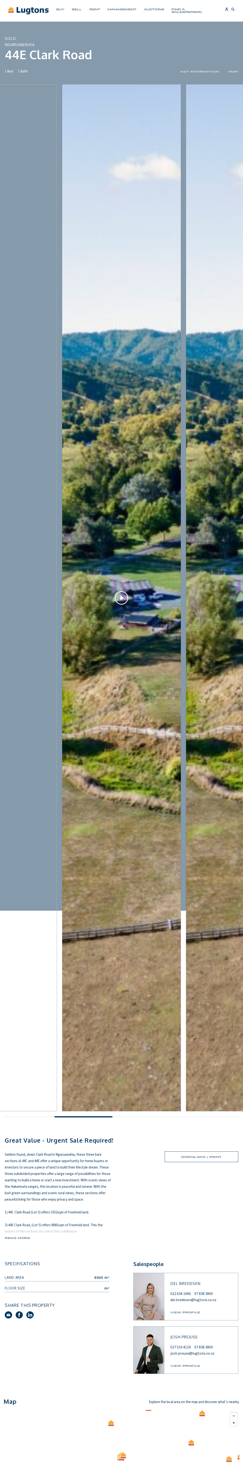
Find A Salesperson (187, 10)
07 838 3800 (203, 1294)
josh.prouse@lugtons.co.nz (192, 1353)
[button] (202, 1413)
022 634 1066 (180, 1294)
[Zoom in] (233, 1422)
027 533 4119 (180, 1347)
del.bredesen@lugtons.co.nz (193, 1300)
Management (121, 9)
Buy (60, 9)
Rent (94, 9)
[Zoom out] (233, 1415)
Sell (77, 9)
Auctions (154, 9)
